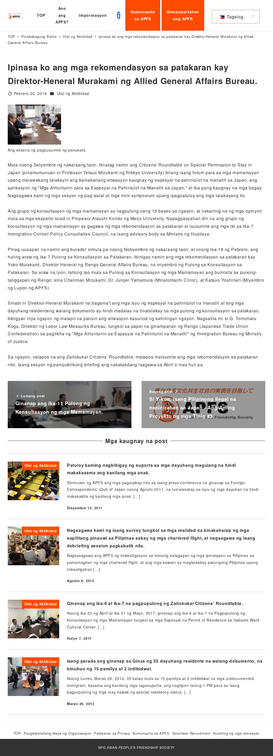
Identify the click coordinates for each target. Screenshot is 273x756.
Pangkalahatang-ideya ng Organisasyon (57, 733)
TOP (17, 733)
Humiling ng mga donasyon (236, 733)
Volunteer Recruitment (191, 733)
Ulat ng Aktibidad (73, 93)
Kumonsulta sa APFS (151, 733)
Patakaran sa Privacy (112, 733)
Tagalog (234, 17)
